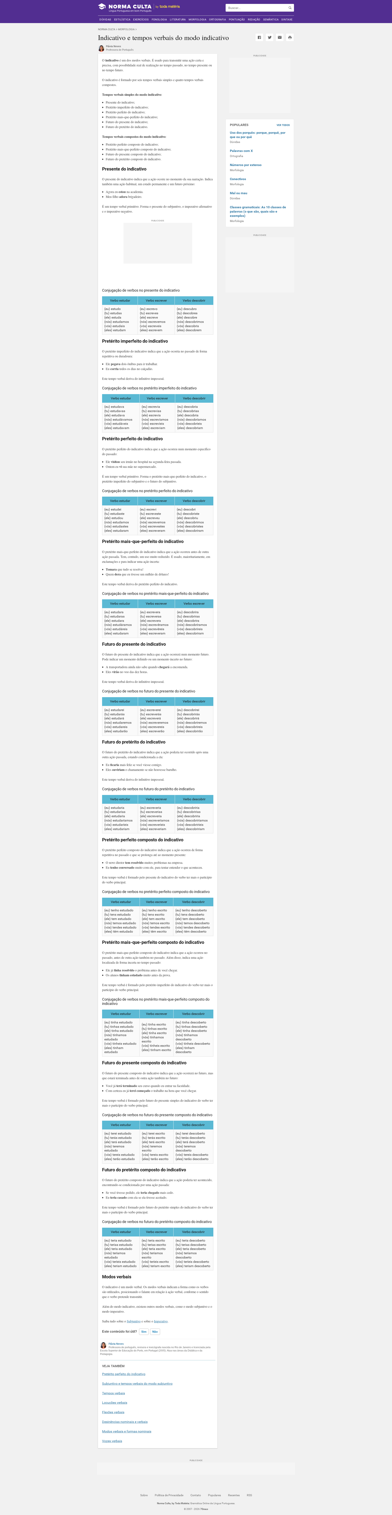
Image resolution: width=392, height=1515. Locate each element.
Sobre (144, 1495)
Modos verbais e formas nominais (126, 1431)
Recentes (234, 1495)
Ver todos (283, 125)
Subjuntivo (134, 1321)
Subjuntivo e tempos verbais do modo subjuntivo (137, 1384)
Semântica (270, 19)
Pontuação (237, 19)
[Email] (280, 37)
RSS (249, 1495)
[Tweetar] (269, 37)
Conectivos (238, 179)
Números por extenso (246, 165)
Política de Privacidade (169, 1495)
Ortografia (217, 19)
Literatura (178, 19)
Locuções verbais (114, 1403)
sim (143, 1331)
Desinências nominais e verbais (125, 1422)
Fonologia (159, 19)
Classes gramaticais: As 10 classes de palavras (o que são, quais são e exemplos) (258, 211)
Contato (195, 1495)
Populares (214, 1495)
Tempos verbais (113, 1393)
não (155, 1331)
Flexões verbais (113, 1412)
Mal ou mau (238, 193)
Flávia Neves (116, 1343)
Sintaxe (286, 19)
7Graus (204, 1509)
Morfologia (197, 19)
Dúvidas (105, 19)
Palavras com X (241, 151)
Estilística (122, 19)
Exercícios (141, 19)
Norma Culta (106, 29)
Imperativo (161, 1321)
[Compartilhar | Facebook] (259, 37)
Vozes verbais (112, 1441)
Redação (254, 19)
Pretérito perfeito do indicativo (123, 1374)
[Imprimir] (290, 37)
